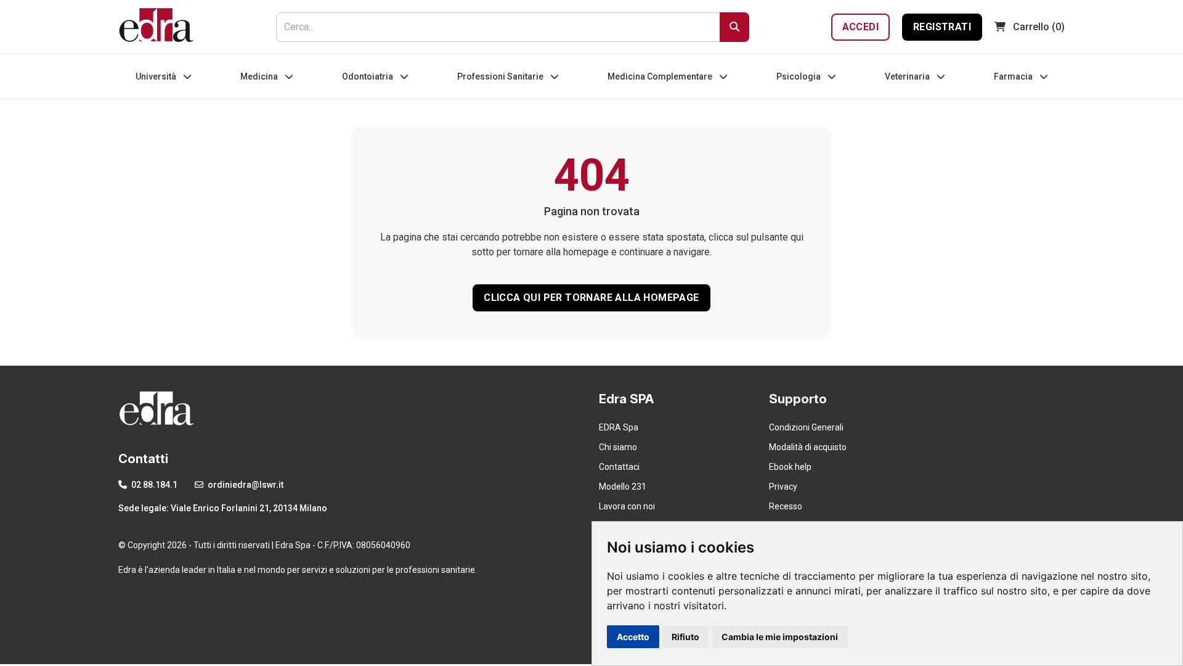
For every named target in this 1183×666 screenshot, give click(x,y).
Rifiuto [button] (685, 636)
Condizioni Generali (806, 427)
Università (157, 76)
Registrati (942, 27)
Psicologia (799, 76)
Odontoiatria (368, 76)
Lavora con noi (627, 506)
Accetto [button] (633, 636)
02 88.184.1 (153, 485)
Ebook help (790, 467)
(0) (1039, 27)
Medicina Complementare (661, 76)
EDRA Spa (618, 427)
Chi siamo (618, 447)
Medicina (260, 76)
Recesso (785, 506)
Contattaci (619, 467)
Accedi (860, 27)
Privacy (783, 486)
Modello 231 (622, 486)
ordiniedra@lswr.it (244, 485)
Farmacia (1014, 76)
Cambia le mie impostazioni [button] (780, 636)
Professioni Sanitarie (501, 76)
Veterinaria (908, 76)
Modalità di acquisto (808, 447)
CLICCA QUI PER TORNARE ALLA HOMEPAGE (591, 297)
